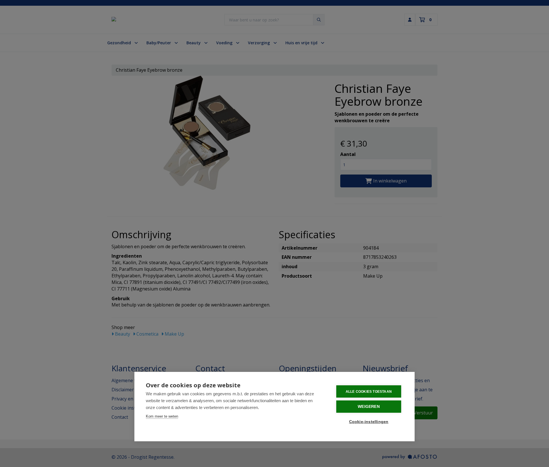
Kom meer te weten (162, 416)
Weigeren (369, 406)
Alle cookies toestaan (369, 392)
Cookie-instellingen (369, 422)
